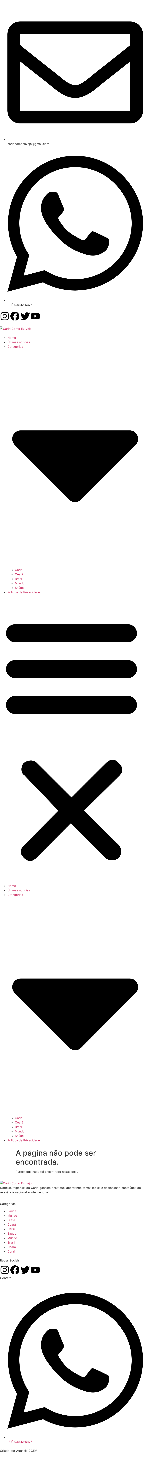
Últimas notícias (18, 342)
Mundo (20, 583)
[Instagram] (4, 316)
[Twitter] (25, 316)
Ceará (19, 574)
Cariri (19, 570)
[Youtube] (35, 316)
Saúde (19, 588)
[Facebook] (15, 316)
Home (11, 338)
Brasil (19, 579)
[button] (71, 739)
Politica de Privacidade (23, 592)
